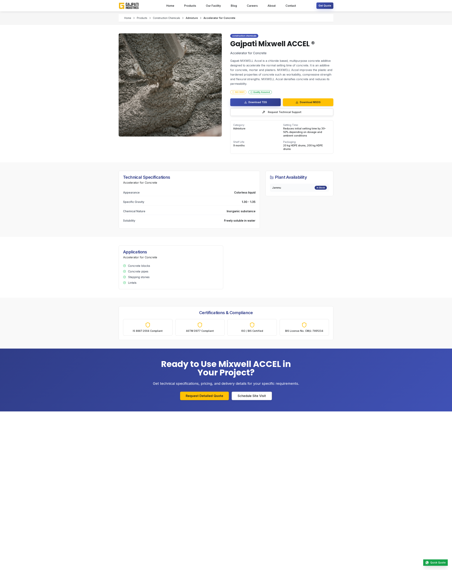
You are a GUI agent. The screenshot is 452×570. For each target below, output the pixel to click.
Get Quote (325, 5)
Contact (291, 5)
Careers (252, 5)
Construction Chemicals (166, 17)
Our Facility (213, 5)
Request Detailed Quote (204, 396)
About (271, 5)
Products (190, 5)
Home (170, 5)
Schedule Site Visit (252, 396)
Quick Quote (438, 562)
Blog (234, 5)
